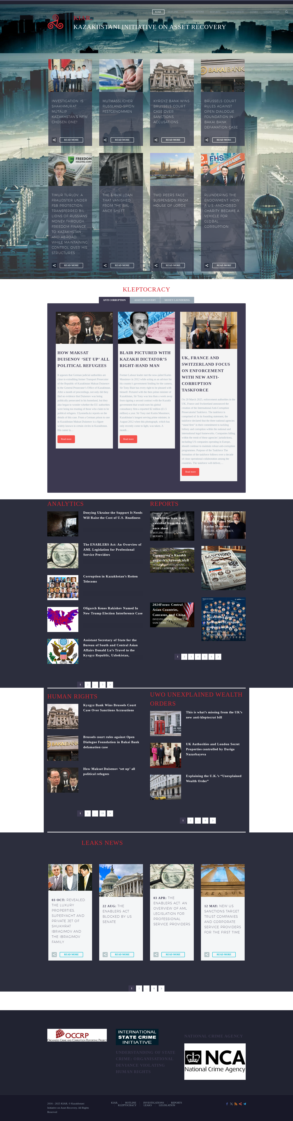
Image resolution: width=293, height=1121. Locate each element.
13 (102, 813)
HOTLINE (173, 12)
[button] (54, 139)
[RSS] (236, 1104)
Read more (66, 439)
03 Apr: (171, 911)
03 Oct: (69, 921)
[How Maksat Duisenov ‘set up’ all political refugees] (84, 328)
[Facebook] (227, 1104)
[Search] (286, 12)
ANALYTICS (65, 503)
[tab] (114, 300)
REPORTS (215, 12)
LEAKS (254, 12)
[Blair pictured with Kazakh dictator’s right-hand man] (146, 328)
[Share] (240, 1104)
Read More (71, 140)
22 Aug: (117, 914)
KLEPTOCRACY (235, 12)
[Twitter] (231, 1104)
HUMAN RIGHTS (72, 696)
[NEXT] (110, 685)
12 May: (222, 919)
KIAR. (158, 12)
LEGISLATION (271, 12)
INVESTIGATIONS (194, 12)
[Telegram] (244, 1104)
